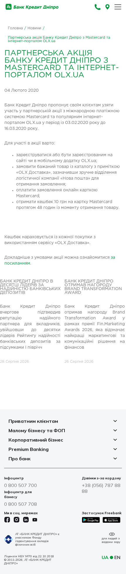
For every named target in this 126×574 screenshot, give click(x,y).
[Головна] (32, 7)
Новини (34, 28)
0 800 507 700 (20, 485)
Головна (15, 28)
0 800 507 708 (20, 504)
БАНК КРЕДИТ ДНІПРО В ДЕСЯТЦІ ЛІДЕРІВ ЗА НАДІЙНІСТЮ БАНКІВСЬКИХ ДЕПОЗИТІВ (30, 287)
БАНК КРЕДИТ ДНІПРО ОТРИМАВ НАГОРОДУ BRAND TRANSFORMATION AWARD (93, 287)
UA (105, 557)
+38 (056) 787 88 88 (101, 488)
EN (117, 557)
